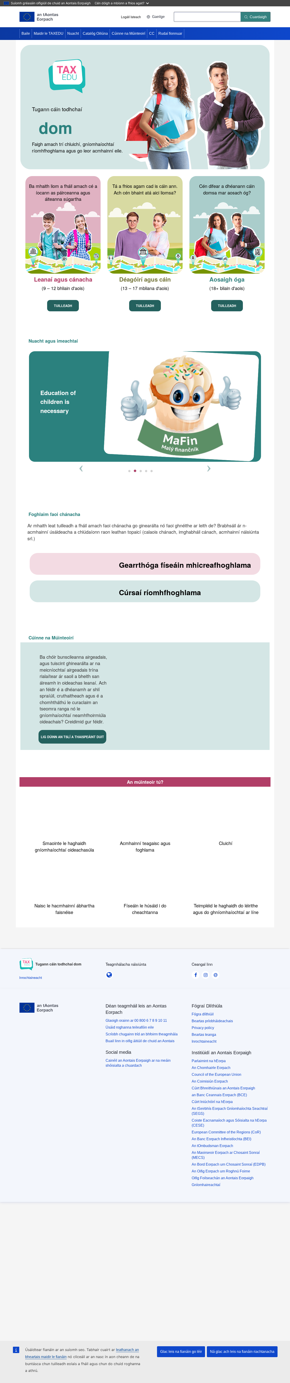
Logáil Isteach (131, 17)
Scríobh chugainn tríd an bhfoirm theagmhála (142, 1034)
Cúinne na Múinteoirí (128, 33)
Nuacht (73, 33)
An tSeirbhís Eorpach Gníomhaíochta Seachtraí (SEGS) (230, 1111)
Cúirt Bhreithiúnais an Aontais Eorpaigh (223, 1088)
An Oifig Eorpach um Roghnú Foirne (221, 1171)
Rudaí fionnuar (170, 33)
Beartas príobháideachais (212, 1021)
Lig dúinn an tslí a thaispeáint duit (72, 736)
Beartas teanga (204, 1035)
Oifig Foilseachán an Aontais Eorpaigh (223, 1178)
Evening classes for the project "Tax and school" (161, 401)
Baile (26, 33)
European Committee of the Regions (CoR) (226, 1132)
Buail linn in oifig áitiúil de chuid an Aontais (140, 1041)
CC (152, 33)
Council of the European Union (216, 1074)
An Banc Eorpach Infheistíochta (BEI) (221, 1139)
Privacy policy (203, 1028)
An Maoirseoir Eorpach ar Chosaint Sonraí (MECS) (226, 1155)
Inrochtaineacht (204, 1041)
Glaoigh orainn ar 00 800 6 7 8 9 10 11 (136, 1020)
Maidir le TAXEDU (48, 33)
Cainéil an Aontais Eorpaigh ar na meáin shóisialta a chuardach (138, 1063)
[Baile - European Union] (38, 17)
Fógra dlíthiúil (203, 1014)
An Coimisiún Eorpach (210, 1081)
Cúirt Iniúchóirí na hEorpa (212, 1102)
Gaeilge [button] (158, 17)
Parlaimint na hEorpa (209, 1061)
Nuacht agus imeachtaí (53, 340)
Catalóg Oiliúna (95, 33)
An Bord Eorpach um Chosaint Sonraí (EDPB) (229, 1164)
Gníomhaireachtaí (206, 1185)
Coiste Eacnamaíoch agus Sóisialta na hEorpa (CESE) (229, 1122)
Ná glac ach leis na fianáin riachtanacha (242, 1352)
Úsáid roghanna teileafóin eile (130, 1027)
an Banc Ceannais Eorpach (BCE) (219, 1095)
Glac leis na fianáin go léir (181, 1352)
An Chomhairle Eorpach (211, 1068)
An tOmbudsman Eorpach (212, 1146)
